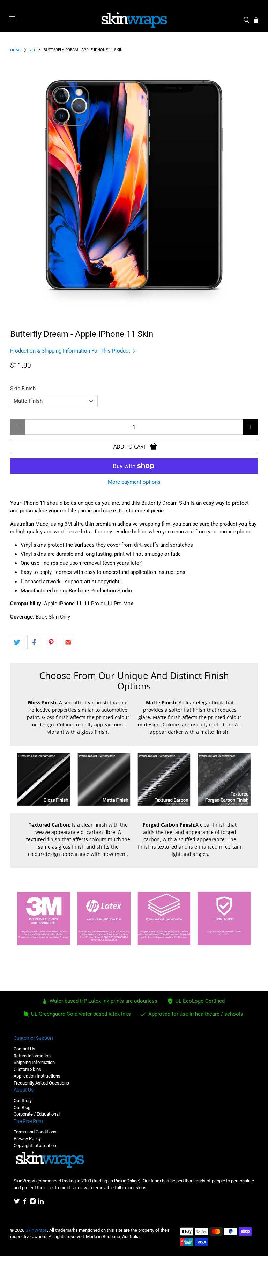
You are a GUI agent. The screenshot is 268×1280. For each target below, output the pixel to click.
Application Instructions (37, 1076)
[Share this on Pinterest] (51, 642)
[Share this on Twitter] (16, 642)
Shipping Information (34, 1062)
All (32, 50)
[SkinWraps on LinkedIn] (41, 1202)
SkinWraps (36, 1230)
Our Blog (22, 1107)
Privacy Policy (27, 1138)
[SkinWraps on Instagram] (33, 1202)
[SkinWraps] (134, 20)
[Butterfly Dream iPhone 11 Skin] (134, 185)
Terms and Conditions (35, 1131)
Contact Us (24, 1048)
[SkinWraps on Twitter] (17, 1202)
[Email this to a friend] (68, 642)
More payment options (134, 482)
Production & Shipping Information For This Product (71, 351)
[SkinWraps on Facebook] (25, 1202)
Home (15, 50)
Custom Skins (27, 1069)
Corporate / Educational (37, 1114)
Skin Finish (23, 388)
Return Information (32, 1055)
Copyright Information (35, 1145)
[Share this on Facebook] (33, 642)
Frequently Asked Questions (41, 1083)
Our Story (23, 1100)
